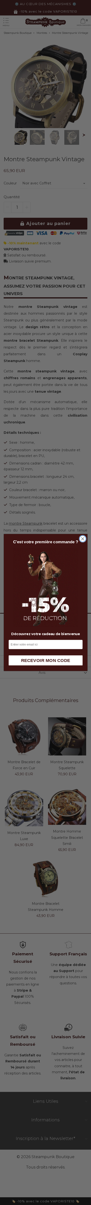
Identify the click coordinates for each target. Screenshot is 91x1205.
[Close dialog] (82, 539)
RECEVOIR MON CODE (45, 660)
